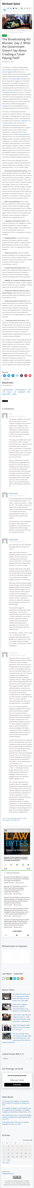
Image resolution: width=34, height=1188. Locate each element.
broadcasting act (20, 390)
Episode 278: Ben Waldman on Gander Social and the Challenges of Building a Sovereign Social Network (16, 878)
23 (8, 1157)
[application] (17, 849)
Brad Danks (13, 493)
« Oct (3, 1163)
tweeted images (15, 79)
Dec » (8, 1163)
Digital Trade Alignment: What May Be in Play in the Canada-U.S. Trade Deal (21, 1027)
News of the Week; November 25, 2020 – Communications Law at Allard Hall (14, 819)
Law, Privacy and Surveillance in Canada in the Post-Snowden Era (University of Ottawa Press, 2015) (16, 1103)
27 (25, 1157)
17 (12, 1153)
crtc (15, 392)
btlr (29, 390)
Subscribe (17, 1085)
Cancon (9, 392)
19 (21, 1153)
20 (25, 1153)
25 (17, 1157)
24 (12, 1157)
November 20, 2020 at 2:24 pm (17, 416)
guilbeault (21, 392)
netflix (14, 394)
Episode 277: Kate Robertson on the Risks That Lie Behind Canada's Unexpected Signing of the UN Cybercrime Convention (15, 889)
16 (8, 1153)
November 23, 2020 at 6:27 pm (17, 542)
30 (8, 1160)
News (4, 35)
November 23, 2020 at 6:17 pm (17, 496)
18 (17, 1153)
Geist (11, 4)
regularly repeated (9, 92)
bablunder (9, 390)
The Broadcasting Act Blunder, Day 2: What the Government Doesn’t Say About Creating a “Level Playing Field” (16, 48)
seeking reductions (23, 134)
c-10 (3, 392)
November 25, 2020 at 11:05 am (17, 655)
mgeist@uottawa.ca (8, 1173)
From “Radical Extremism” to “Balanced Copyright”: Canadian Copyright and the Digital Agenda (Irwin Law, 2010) (17, 1117)
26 (21, 1157)
